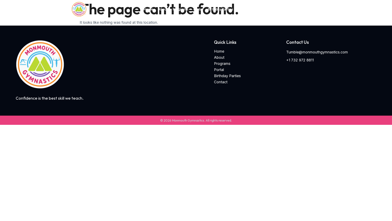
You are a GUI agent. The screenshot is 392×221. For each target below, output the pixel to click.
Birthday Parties (220, 9)
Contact (244, 9)
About (163, 9)
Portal (198, 9)
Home (148, 9)
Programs (180, 9)
